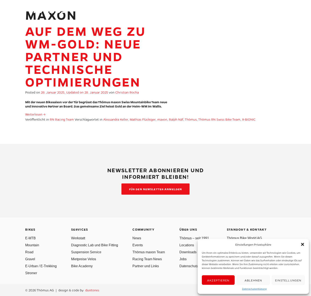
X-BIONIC (249, 119)
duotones (92, 290)
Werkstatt (78, 238)
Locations (186, 245)
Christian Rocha (127, 92)
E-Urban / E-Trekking (41, 266)
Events (137, 245)
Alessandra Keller (115, 119)
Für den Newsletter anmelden (155, 189)
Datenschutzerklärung (254, 288)
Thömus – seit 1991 (194, 238)
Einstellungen (288, 280)
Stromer (31, 273)
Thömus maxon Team (148, 252)
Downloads (188, 252)
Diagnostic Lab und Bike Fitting (94, 245)
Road (29, 252)
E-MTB (30, 238)
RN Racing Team (62, 119)
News (136, 238)
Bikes (166, 11)
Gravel (30, 259)
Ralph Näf (176, 119)
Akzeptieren (218, 280)
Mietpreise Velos (83, 259)
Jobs (183, 259)
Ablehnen (253, 280)
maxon (162, 119)
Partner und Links (145, 266)
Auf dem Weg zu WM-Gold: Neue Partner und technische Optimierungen (85, 56)
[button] (302, 244)
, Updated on (74, 92)
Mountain (32, 245)
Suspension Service (86, 252)
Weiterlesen (35, 114)
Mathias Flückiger (143, 119)
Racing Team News (147, 259)
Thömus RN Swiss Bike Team (219, 119)
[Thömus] (46, 10)
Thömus (191, 119)
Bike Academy (82, 266)
